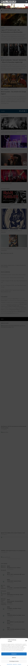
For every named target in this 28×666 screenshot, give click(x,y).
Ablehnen (14, 657)
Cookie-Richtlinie (9, 664)
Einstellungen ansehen (14, 661)
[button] (26, 640)
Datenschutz (15, 664)
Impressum (19, 664)
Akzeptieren (14, 654)
